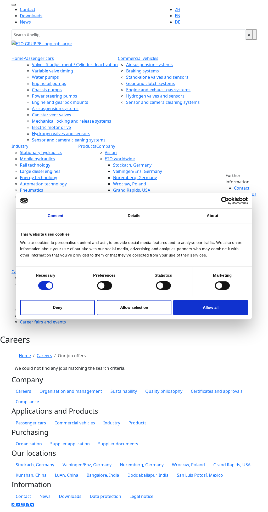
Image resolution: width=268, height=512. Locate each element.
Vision (111, 152)
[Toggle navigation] (14, 4)
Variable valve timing (52, 71)
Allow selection (134, 307)
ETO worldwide (120, 159)
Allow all (211, 307)
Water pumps (45, 77)
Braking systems (142, 71)
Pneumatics (31, 190)
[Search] (254, 34)
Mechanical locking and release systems (71, 121)
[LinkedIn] (18, 505)
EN (177, 16)
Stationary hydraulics (41, 152)
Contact (27, 9)
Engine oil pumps (49, 83)
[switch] (104, 285)
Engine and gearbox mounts (60, 102)
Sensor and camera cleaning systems (68, 140)
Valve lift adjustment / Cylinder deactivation (75, 64)
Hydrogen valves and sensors (61, 133)
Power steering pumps (54, 96)
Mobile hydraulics (37, 159)
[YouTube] (23, 505)
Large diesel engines (40, 171)
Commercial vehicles (138, 58)
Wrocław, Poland (129, 184)
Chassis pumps (47, 90)
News (25, 22)
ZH (177, 9)
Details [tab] (134, 215)
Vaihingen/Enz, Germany (137, 171)
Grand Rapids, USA (131, 190)
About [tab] (212, 215)
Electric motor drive (51, 127)
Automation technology (43, 184)
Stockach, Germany (132, 165)
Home (18, 58)
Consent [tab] (55, 215)
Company (105, 146)
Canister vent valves (51, 115)
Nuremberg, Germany (135, 177)
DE (177, 22)
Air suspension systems (55, 108)
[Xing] (32, 505)
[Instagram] (14, 505)
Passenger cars (39, 58)
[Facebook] (28, 505)
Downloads (31, 16)
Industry (20, 146)
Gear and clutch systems (150, 83)
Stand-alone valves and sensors (157, 77)
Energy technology (38, 177)
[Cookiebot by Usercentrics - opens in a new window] (225, 200)
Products (87, 146)
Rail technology (35, 165)
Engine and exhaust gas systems (158, 90)
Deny (57, 307)
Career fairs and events (43, 322)
